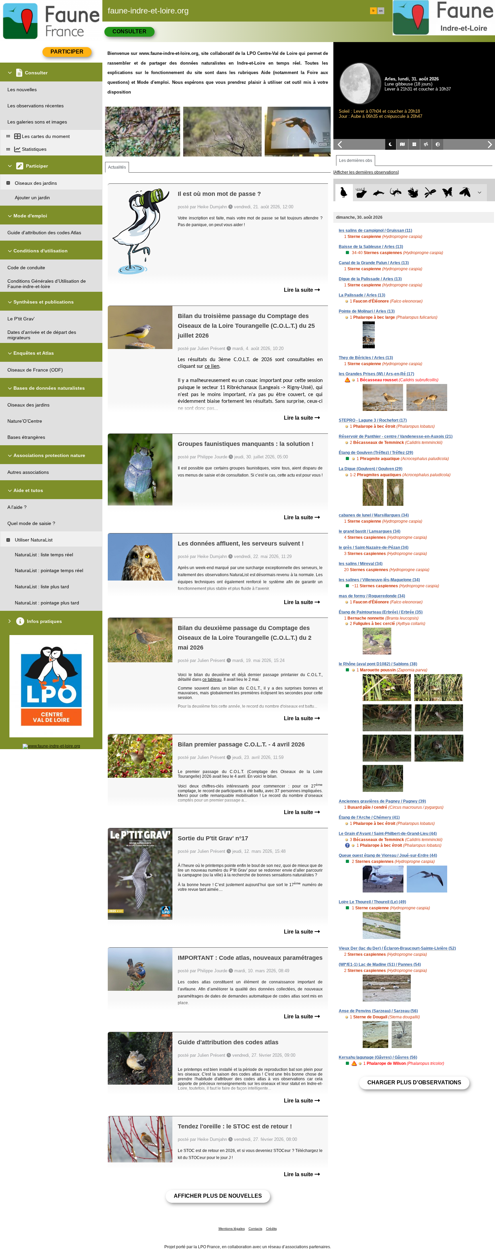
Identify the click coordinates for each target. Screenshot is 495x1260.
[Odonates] (430, 192)
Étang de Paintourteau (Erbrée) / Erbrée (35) (381, 612)
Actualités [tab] (117, 167)
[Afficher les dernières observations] (366, 172)
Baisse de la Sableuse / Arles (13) (371, 246)
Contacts (255, 1228)
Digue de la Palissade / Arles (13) (370, 279)
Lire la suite (299, 290)
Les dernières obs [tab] (355, 160)
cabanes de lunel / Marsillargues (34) (374, 515)
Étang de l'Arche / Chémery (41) (369, 817)
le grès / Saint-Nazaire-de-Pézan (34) (373, 547)
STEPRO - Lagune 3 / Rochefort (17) (373, 420)
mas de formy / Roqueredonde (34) (372, 596)
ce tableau (212, 679)
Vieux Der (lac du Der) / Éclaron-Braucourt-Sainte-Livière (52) (397, 948)
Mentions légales (232, 1228)
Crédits (271, 1228)
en (381, 10)
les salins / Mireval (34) (361, 563)
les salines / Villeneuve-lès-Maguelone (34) (379, 580)
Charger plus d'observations (414, 1082)
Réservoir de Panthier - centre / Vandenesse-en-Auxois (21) (396, 436)
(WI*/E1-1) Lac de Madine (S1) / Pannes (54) (380, 964)
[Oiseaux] (344, 192)
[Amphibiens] (413, 192)
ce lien (212, 366)
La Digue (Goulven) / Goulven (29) (370, 468)
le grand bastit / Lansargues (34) (369, 531)
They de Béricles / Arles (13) (366, 357)
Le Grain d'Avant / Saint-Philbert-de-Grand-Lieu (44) (388, 833)
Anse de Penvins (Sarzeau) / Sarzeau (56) (378, 1011)
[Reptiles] (395, 192)
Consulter (129, 31)
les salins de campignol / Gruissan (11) (375, 230)
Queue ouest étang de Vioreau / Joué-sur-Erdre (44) (388, 855)
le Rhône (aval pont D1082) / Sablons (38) (378, 664)
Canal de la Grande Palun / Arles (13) (374, 262)
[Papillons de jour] (447, 192)
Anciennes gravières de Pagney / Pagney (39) (382, 801)
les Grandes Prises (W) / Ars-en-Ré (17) (376, 374)
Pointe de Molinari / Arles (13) (367, 311)
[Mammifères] (361, 192)
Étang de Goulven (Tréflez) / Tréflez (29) (376, 452)
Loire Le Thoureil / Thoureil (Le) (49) (372, 902)
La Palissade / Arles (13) (362, 295)
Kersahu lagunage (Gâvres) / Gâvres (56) (378, 1057)
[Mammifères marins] (378, 192)
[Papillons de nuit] (464, 192)
